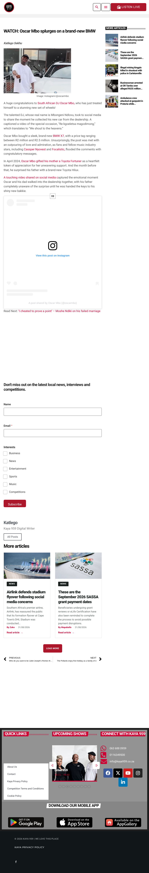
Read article (15, 632)
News (12, 461)
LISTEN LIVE (128, 7)
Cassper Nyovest (35, 149)
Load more (52, 648)
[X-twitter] (117, 773)
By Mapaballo (64, 627)
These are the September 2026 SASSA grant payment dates (78, 597)
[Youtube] (127, 773)
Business (14, 453)
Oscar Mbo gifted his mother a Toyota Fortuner (51, 161)
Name (7, 404)
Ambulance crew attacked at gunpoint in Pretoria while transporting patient (131, 102)
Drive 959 (61, 770)
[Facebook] (107, 773)
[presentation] (53, 765)
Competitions (17, 492)
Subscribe (15, 504)
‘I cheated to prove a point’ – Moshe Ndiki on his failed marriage (59, 311)
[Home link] (9, 7)
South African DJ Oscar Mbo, (56, 103)
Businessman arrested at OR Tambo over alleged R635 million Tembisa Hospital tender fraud (131, 89)
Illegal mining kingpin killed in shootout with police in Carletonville (131, 70)
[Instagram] (137, 773)
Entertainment (17, 468)
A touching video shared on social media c (31, 177)
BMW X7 (58, 136)
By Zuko (11, 627)
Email (8, 425)
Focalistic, (58, 149)
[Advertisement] (52, 693)
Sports (13, 476)
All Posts (12, 536)
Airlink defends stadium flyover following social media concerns (26, 597)
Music (13, 484)
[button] (60, 786)
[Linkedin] (123, 782)
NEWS (12, 584)
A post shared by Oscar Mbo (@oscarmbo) (53, 302)
